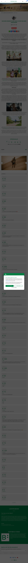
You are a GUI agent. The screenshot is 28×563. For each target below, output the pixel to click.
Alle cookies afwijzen (14, 287)
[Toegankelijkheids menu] (27, 0)
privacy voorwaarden (8, 280)
